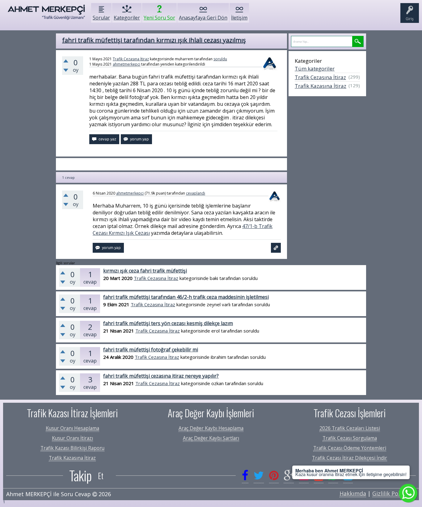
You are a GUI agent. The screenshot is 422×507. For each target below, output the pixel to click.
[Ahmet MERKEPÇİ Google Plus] (289, 475)
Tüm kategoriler (315, 68)
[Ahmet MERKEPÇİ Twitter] (259, 475)
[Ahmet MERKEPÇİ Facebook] (245, 475)
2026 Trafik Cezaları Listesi (349, 428)
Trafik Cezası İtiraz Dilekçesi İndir (349, 457)
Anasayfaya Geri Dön (203, 17)
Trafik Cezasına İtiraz (131, 59)
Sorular (101, 17)
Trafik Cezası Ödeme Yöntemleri (349, 448)
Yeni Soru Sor (159, 17)
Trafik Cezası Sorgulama (350, 438)
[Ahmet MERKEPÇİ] (46, 15)
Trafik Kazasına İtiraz (320, 85)
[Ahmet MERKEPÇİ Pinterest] (274, 475)
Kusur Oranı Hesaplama (72, 428)
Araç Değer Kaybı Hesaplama (211, 428)
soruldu (220, 59)
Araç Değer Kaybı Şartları (211, 438)
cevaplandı (195, 193)
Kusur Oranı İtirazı (72, 438)
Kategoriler (127, 17)
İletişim (239, 17)
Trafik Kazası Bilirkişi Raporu (72, 448)
